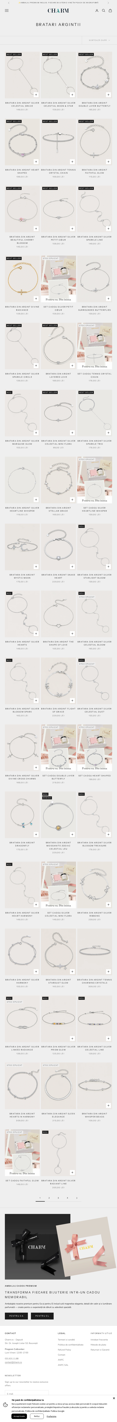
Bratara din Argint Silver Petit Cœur (58, 238)
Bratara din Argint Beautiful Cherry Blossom (22, 240)
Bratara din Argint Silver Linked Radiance (22, 1048)
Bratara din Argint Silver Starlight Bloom (95, 576)
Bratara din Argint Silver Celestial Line (95, 1048)
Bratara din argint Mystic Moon (22, 576)
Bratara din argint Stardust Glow (58, 981)
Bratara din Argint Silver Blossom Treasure (95, 844)
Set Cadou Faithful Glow (22, 1180)
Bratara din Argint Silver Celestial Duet (95, 710)
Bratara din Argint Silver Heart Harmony (22, 914)
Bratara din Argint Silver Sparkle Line (95, 238)
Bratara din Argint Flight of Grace (58, 710)
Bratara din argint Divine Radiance (22, 308)
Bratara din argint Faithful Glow (94, 171)
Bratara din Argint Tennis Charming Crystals (94, 981)
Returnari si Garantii (100, 1349)
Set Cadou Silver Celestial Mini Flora (58, 914)
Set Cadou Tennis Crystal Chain (95, 375)
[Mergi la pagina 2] (76, 1198)
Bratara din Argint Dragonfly (22, 844)
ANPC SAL (63, 1365)
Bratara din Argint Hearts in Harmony (22, 1115)
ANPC (61, 1359)
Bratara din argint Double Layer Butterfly (95, 104)
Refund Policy (64, 1349)
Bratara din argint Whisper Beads (94, 1115)
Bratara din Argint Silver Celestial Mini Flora (58, 442)
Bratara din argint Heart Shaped (22, 171)
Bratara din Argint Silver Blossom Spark (22, 710)
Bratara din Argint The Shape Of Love (58, 643)
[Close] (113, 1398)
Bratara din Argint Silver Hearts (22, 643)
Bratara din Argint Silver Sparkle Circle (22, 375)
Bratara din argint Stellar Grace (58, 509)
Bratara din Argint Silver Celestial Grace (22, 104)
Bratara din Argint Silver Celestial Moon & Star (58, 104)
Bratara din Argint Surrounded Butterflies (94, 308)
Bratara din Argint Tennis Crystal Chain (58, 171)
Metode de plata (98, 1344)
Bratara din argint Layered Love (58, 375)
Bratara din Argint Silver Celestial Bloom (95, 643)
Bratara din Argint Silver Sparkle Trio (95, 442)
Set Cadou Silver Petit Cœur (59, 308)
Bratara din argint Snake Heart (59, 576)
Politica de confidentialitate (70, 1344)
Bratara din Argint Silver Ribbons (95, 914)
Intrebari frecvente (99, 1339)
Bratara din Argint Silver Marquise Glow (22, 442)
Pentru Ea (16, 1316)
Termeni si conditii (66, 1339)
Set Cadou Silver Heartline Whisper (94, 509)
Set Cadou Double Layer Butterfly (59, 777)
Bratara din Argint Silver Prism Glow (58, 1048)
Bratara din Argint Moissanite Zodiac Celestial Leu (58, 845)
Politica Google (57, 1411)
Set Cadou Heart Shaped (94, 776)
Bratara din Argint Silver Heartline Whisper (22, 509)
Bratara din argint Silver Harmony (22, 981)
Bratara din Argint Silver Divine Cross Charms (22, 777)
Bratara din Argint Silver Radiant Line (58, 1182)
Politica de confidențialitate (37, 1411)
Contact (61, 1354)
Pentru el (42, 1316)
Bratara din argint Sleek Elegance (58, 1115)
